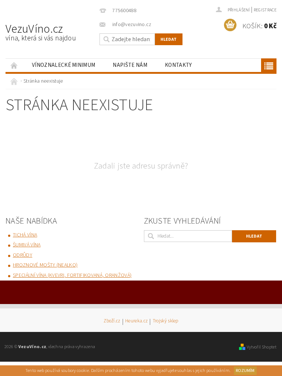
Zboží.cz (112, 321)
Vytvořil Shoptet (261, 347)
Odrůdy (22, 255)
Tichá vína (25, 235)
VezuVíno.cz (41, 32)
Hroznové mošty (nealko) (45, 265)
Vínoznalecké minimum (63, 65)
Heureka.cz (136, 321)
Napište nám (130, 65)
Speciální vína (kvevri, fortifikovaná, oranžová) (72, 275)
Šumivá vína (27, 245)
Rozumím (245, 371)
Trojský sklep (165, 321)
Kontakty (178, 65)
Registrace (265, 10)
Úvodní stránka (14, 65)
